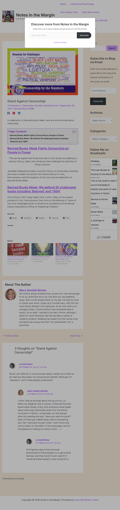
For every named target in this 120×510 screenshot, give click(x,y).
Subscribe (84, 35)
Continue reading (60, 42)
